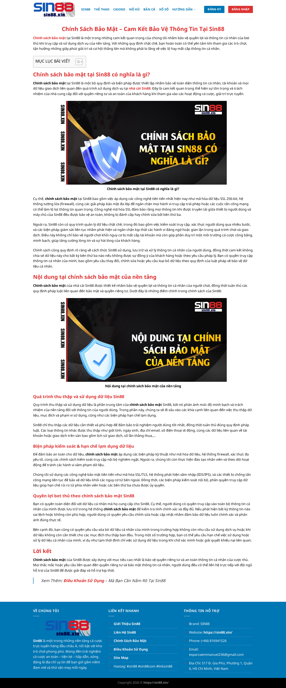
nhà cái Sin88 (140, 88)
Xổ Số (164, 9)
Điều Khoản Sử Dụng (83, 580)
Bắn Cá (149, 9)
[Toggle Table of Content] (77, 61)
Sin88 (85, 9)
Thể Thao (101, 9)
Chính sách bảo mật (49, 38)
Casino (119, 9)
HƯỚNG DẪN (182, 9)
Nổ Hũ (134, 9)
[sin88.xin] (54, 9)
